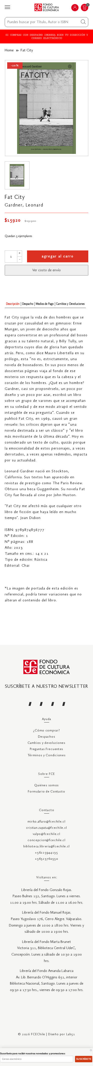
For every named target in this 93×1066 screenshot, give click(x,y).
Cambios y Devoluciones (70, 304)
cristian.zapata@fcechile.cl (46, 828)
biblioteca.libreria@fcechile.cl (46, 846)
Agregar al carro (58, 256)
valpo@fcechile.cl (46, 834)
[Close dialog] (91, 1050)
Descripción (13, 304)
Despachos (46, 737)
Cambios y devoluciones (46, 743)
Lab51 (70, 1034)
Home (9, 50)
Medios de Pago (45, 304)
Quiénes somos (46, 785)
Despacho (27, 304)
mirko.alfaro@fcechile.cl (46, 822)
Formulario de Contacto (46, 791)
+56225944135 (46, 853)
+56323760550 (46, 859)
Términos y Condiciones (47, 755)
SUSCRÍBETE (83, 1059)
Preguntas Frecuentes (46, 749)
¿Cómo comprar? (46, 730)
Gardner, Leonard (24, 205)
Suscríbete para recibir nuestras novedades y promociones (32, 1053)
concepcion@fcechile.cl (46, 840)
